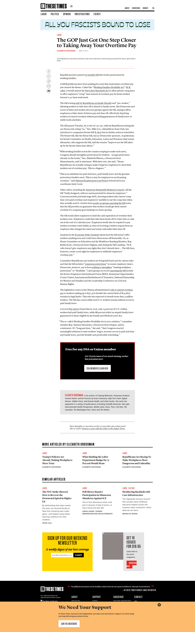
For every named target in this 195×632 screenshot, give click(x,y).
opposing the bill (118, 270)
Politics (55, 14)
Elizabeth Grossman (66, 51)
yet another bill (91, 74)
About (127, 8)
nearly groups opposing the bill (109, 203)
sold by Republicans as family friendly (93, 103)
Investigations (82, 14)
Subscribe (136, 8)
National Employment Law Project (91, 180)
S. (98, 132)
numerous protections (95, 264)
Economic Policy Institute (87, 234)
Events (97, 14)
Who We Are (76, 600)
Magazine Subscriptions (122, 600)
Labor (44, 14)
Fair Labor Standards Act (97, 90)
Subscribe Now (132, 564)
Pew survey (74, 309)
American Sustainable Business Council (105, 189)
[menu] (71, 6)
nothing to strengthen (101, 267)
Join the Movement (69, 624)
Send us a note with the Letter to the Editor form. (103, 428)
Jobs (135, 601)
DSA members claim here (97, 368)
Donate (145, 8)
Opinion (67, 14)
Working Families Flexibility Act (109, 87)
